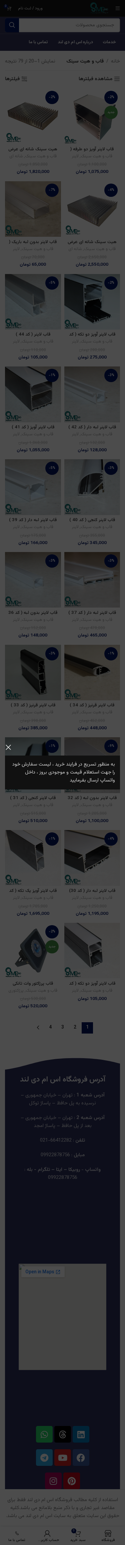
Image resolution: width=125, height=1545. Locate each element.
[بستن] (8, 747)
